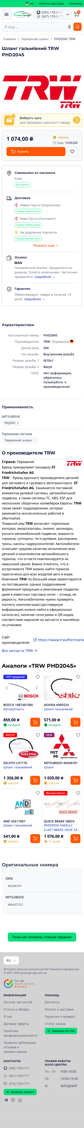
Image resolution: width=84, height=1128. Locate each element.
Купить (23, 152)
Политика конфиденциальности (20, 1033)
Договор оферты (16, 1023)
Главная (9, 39)
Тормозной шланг (35, 39)
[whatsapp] (20, 1100)
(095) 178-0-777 (19, 1068)
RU (8, 960)
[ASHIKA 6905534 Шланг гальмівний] (62, 688)
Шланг (49, 767)
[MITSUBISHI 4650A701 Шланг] (62, 746)
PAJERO (9, 423)
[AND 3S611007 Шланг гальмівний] (21, 804)
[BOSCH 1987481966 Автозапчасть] (21, 688)
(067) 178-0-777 (19, 1076)
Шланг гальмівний (58, 709)
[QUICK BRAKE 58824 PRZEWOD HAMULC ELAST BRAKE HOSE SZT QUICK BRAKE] (62, 804)
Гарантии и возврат (60, 1016)
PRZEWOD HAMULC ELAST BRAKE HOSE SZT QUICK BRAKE (61, 827)
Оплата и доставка (51, 3)
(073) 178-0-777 (19, 1084)
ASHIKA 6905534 (56, 705)
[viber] (13, 1100)
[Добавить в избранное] (72, 151)
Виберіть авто (30, 118)
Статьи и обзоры (17, 1009)
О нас (8, 1016)
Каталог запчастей (18, 1002)
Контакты (76, 3)
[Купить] (35, 722)
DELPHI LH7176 (15, 763)
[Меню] (6, 14)
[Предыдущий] (7, 688)
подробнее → (44, 277)
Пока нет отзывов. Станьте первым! (42, 937)
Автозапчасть (13, 709)
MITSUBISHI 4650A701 (61, 763)
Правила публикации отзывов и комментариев (20, 1047)
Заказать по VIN (63, 1031)
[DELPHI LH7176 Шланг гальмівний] (21, 746)
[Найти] (77, 27)
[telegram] (6, 1100)
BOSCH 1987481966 (18, 705)
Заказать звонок (22, 1092)
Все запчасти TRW (17, 650)
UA (32, 3)
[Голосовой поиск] (69, 26)
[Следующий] (36, 688)
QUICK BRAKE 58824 (59, 821)
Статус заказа (55, 1023)
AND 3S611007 (14, 821)
